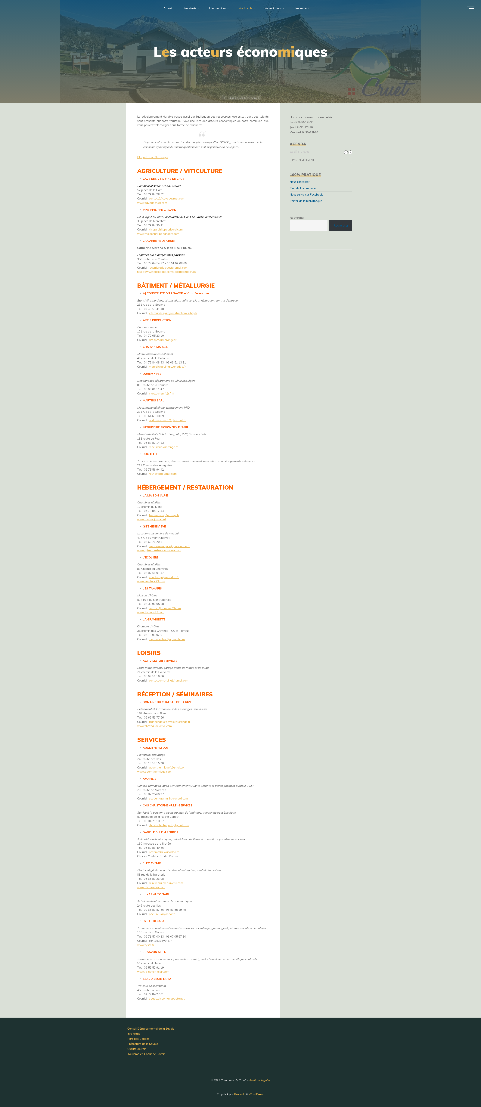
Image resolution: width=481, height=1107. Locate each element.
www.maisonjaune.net (151, 519)
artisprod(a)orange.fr (162, 340)
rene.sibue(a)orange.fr (163, 447)
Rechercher (297, 217)
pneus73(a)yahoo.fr (162, 914)
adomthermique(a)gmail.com (167, 767)
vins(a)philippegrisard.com (166, 229)
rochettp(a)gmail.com (163, 473)
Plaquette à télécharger (152, 157)
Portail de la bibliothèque (306, 201)
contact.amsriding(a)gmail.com (168, 680)
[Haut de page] (466, 1092)
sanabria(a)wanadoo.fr (164, 577)
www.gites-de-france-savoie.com (159, 550)
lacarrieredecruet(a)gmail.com (168, 267)
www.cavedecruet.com (152, 203)
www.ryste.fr (145, 945)
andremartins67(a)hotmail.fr (167, 420)
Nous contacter (299, 182)
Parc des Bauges (138, 1039)
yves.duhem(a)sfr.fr (161, 393)
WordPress (256, 1094)
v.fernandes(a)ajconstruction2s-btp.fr (173, 313)
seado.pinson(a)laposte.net (167, 998)
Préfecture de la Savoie (142, 1044)
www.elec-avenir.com (151, 887)
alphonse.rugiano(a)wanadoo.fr (169, 546)
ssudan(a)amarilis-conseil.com (168, 798)
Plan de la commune (303, 188)
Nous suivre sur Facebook (306, 194)
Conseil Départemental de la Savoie (150, 1028)
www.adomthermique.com (154, 771)
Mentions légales (259, 1080)
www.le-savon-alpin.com (153, 971)
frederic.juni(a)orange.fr (164, 515)
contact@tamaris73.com (165, 608)
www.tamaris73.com (150, 612)
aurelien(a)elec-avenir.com (166, 883)
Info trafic (133, 1033)
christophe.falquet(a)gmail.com (169, 825)
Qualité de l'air (136, 1049)
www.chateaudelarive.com (154, 726)
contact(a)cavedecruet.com (167, 198)
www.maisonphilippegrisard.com (158, 234)
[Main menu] (470, 8)
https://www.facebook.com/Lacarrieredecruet (166, 272)
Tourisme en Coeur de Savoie (146, 1054)
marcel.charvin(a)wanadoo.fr (167, 366)
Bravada (239, 1094)
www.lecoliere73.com (151, 581)
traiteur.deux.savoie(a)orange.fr (169, 722)
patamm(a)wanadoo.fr (164, 852)
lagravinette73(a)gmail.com (167, 639)
